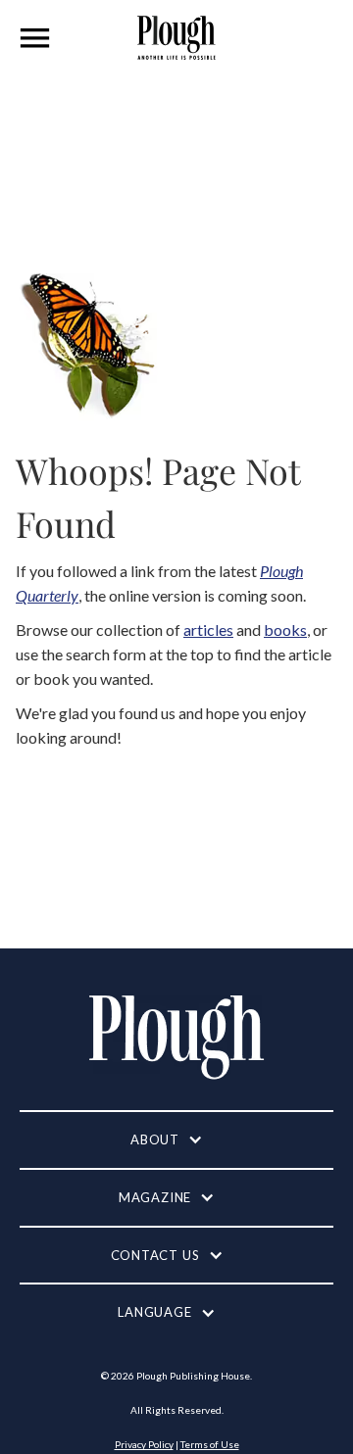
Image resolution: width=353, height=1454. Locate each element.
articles (208, 629)
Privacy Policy (144, 1444)
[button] (35, 38)
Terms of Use (209, 1444)
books (285, 629)
